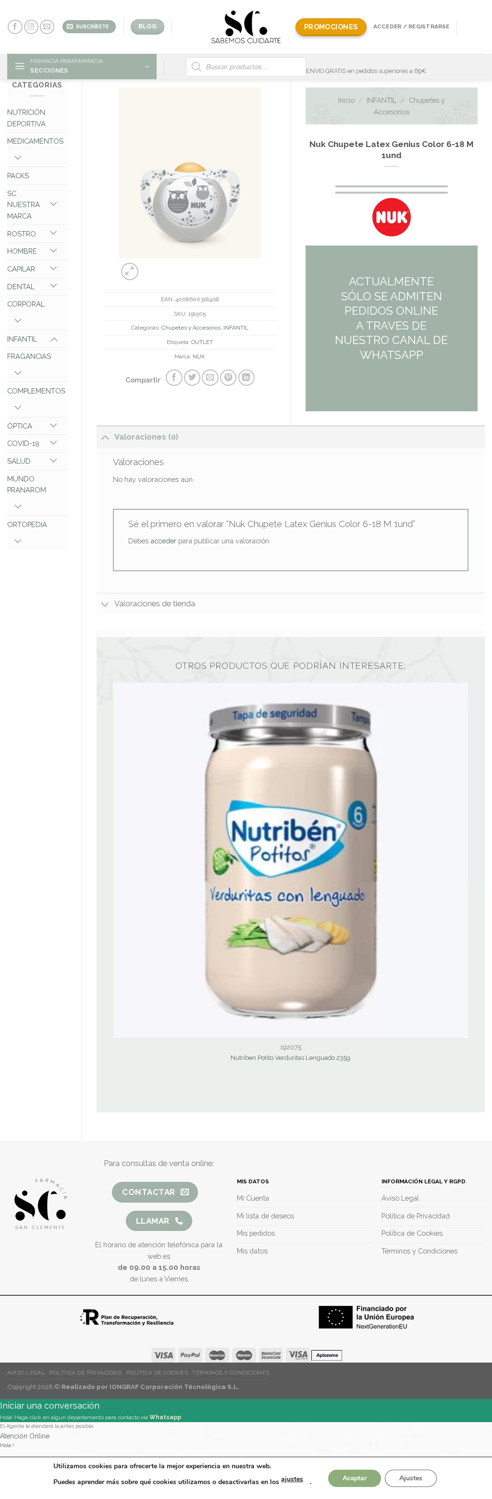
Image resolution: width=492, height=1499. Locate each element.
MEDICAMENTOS (35, 141)
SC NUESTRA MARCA (23, 204)
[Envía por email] (210, 377)
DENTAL (21, 287)
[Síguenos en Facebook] (15, 27)
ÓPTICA (19, 426)
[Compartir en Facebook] (174, 377)
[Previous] (174, 267)
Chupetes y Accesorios (191, 327)
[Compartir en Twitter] (192, 377)
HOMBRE (22, 251)
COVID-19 (23, 443)
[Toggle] (18, 158)
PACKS (18, 176)
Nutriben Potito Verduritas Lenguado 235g (290, 1057)
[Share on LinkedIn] (246, 377)
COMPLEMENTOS (36, 391)
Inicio (346, 100)
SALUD (19, 461)
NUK (199, 356)
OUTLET (202, 342)
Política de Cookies (157, 1372)
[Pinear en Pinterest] (228, 377)
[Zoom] (129, 271)
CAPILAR (21, 269)
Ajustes (410, 1478)
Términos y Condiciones (230, 1372)
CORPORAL (26, 304)
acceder (163, 541)
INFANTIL (22, 339)
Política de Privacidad (85, 1372)
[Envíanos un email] (47, 27)
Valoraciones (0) (146, 437)
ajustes (292, 1479)
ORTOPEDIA (27, 524)
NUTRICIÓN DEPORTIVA (26, 118)
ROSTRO (21, 234)
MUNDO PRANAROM (26, 484)
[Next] (198, 267)
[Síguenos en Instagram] (31, 27)
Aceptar (355, 1478)
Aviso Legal (26, 1372)
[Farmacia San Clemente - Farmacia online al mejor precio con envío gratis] (246, 27)
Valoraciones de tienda (154, 603)
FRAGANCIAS (29, 356)
